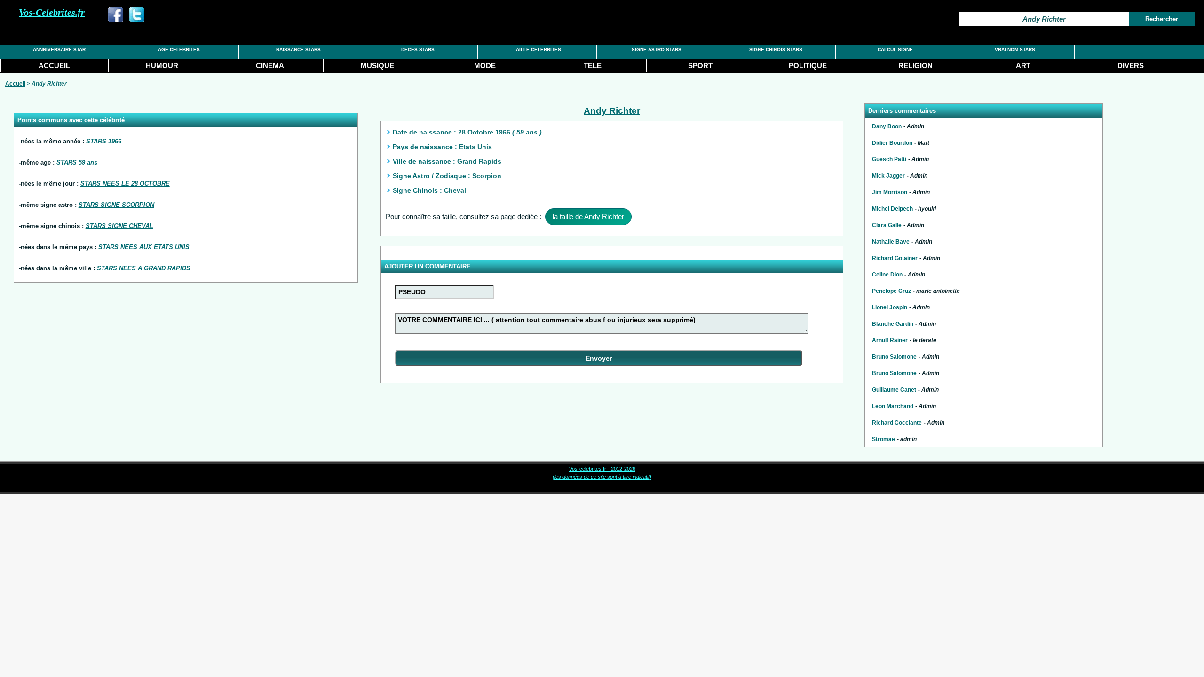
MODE (485, 66)
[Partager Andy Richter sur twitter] (136, 20)
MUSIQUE (377, 66)
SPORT (700, 66)
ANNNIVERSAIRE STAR (59, 49)
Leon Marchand (892, 406)
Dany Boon (887, 126)
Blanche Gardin (892, 324)
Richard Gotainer (895, 258)
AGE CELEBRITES (179, 49)
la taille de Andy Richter (588, 216)
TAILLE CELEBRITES (537, 49)
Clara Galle (887, 225)
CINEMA (270, 66)
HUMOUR (162, 66)
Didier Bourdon (892, 143)
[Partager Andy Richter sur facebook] (115, 20)
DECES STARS (418, 49)
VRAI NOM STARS (1015, 49)
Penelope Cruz (891, 291)
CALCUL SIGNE (895, 49)
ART (1023, 66)
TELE (593, 66)
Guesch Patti (889, 159)
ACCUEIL (54, 66)
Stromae (883, 439)
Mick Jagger (888, 176)
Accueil (15, 83)
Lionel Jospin (889, 307)
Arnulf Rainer (890, 340)
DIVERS (1130, 66)
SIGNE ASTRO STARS (656, 49)
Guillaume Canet (894, 389)
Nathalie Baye (891, 241)
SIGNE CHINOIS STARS (775, 49)
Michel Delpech (892, 208)
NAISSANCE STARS (298, 49)
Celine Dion (887, 274)
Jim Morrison (889, 192)
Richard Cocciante (897, 422)
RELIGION (915, 66)
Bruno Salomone (894, 357)
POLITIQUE (808, 66)
